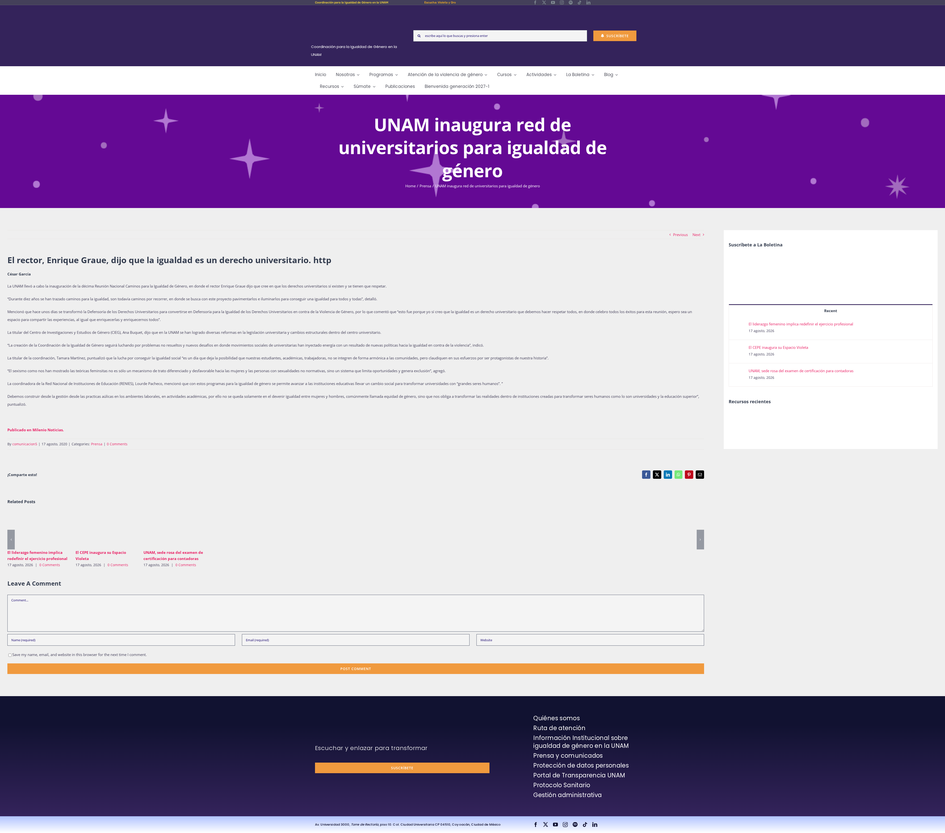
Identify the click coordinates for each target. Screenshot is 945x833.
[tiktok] (580, 2)
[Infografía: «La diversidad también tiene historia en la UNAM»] (827, 420)
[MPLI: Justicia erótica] (737, 416)
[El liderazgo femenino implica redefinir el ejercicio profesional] (37, 529)
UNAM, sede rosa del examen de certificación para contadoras (166, 528)
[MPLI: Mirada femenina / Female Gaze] (791, 416)
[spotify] (571, 2)
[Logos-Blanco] (356, 10)
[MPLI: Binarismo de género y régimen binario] (755, 416)
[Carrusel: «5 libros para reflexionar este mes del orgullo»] (809, 422)
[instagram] (562, 2)
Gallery (44, 528)
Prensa (96, 444)
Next (696, 234)
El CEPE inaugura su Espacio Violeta (98, 528)
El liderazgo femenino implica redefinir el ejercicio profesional (30, 528)
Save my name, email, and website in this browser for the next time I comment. (79, 654)
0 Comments (117, 444)
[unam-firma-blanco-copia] (329, 715)
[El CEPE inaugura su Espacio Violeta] (106, 529)
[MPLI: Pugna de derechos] (773, 416)
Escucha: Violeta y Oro (440, 2)
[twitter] (544, 2)
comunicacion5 (24, 444)
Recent (830, 310)
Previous (680, 234)
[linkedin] (588, 2)
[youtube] (553, 2)
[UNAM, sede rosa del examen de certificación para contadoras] (173, 529)
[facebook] (535, 2)
